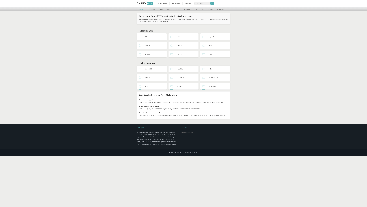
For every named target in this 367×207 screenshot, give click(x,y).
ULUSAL (153, 9)
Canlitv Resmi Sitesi (187, 132)
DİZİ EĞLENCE (220, 9)
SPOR (168, 9)
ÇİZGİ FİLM (176, 9)
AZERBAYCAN (187, 9)
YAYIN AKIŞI (176, 3)
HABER (161, 9)
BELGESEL (210, 9)
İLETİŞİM (188, 3)
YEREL (196, 9)
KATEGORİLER (162, 3)
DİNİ (203, 9)
